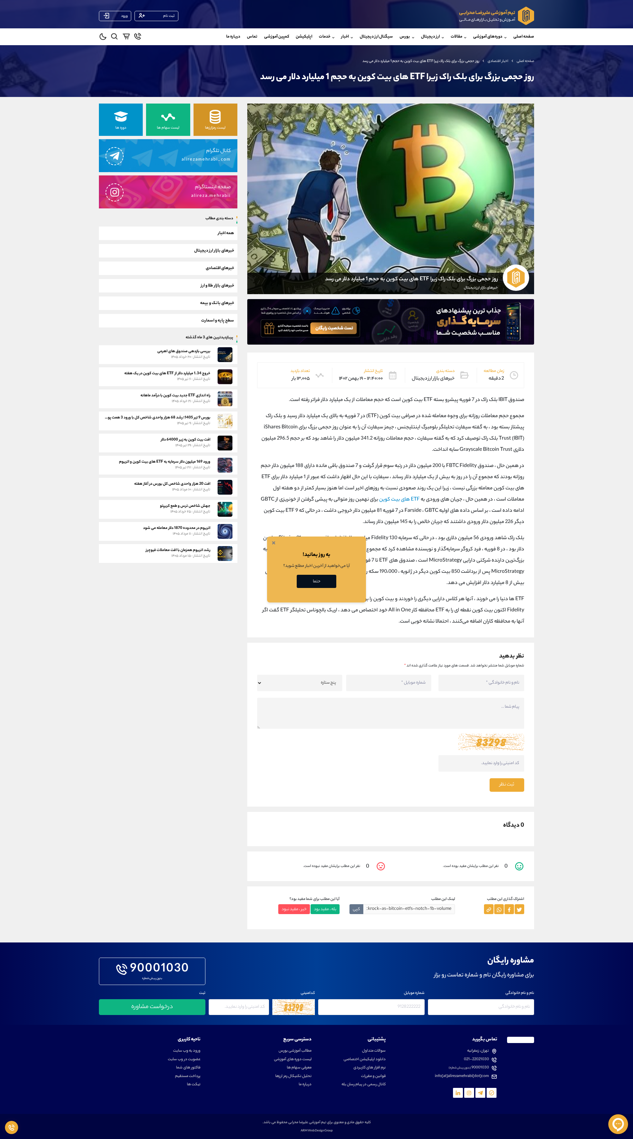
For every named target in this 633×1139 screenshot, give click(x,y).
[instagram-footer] (469, 1093)
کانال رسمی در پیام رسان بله (364, 1085)
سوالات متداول (374, 1051)
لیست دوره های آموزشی (293, 1060)
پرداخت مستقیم (187, 1076)
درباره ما (233, 36)
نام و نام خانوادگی (519, 993)
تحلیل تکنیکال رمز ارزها (293, 1076)
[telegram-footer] (492, 1093)
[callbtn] (11, 1127)
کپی (356, 909)
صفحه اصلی (523, 36)
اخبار (345, 36)
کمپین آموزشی (276, 36)
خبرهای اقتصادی (220, 267)
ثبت (202, 993)
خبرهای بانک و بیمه (217, 302)
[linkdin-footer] (458, 1093)
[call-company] (138, 37)
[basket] (126, 37)
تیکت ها (193, 1085)
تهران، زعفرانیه (478, 1051)
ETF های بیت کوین (399, 500)
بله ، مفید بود (325, 909)
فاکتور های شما (188, 1068)
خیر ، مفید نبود (294, 909)
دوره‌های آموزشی (487, 36)
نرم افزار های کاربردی (369, 1068)
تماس (252, 36)
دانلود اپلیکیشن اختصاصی (365, 1060)
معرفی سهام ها (299, 1068)
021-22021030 (476, 1060)
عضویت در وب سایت (184, 1060)
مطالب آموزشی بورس (295, 1051)
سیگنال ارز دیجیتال (376, 36)
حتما (316, 581)
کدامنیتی (308, 993)
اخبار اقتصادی (498, 61)
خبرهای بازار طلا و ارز (217, 285)
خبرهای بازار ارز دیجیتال (214, 250)
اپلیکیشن (304, 36)
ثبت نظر (506, 785)
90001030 (159, 969)
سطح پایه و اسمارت (217, 320)
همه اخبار (226, 233)
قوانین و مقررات (373, 1076)
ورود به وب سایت (186, 1051)
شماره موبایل (414, 993)
